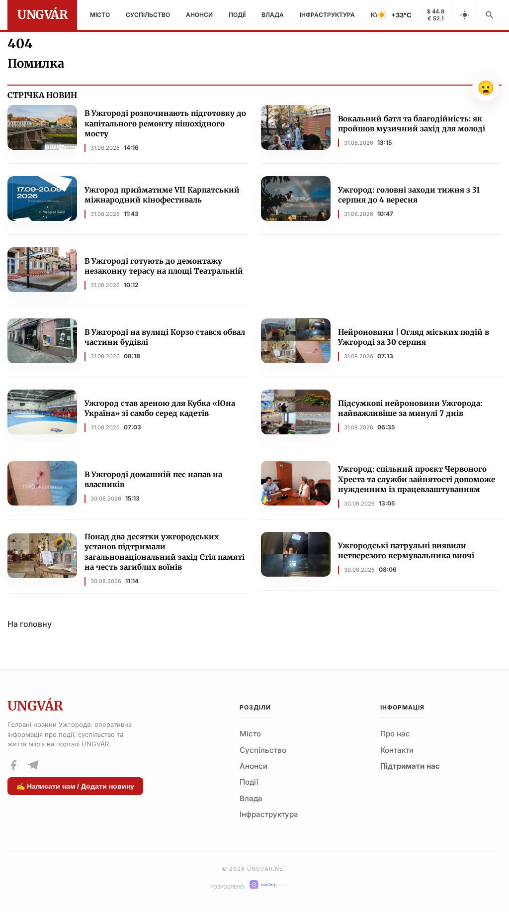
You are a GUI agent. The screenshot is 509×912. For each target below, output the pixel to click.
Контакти (397, 750)
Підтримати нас (410, 766)
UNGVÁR (42, 14)
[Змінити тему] (464, 15)
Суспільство (148, 14)
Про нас (395, 733)
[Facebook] (13, 765)
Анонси (199, 14)
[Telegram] (33, 765)
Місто (100, 14)
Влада (272, 14)
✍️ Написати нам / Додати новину (75, 786)
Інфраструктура (327, 14)
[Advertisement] (381, 277)
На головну (29, 624)
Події (237, 14)
